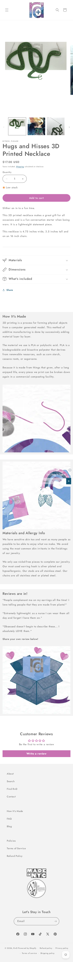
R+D (15, 948)
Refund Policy (15, 856)
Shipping (20, 166)
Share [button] (9, 290)
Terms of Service (16, 848)
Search (11, 781)
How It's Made (15, 811)
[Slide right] (69, 127)
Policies (11, 840)
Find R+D (12, 789)
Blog (9, 826)
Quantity (7, 172)
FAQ (9, 818)
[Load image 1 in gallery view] (17, 126)
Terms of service (29, 953)
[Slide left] (3, 127)
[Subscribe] (55, 921)
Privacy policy (62, 948)
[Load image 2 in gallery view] (36, 126)
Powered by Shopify (27, 948)
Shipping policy (47, 953)
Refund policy (46, 948)
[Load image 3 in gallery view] (56, 126)
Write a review (36, 754)
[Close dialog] (70, 470)
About (10, 773)
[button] (7, 10)
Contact (11, 796)
